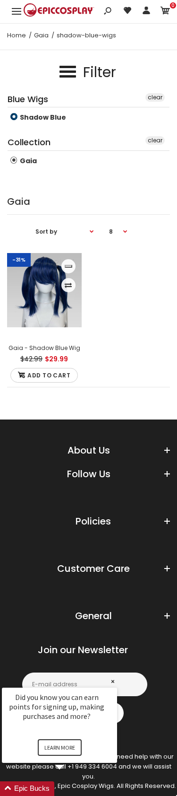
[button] (71, 788)
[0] (165, 12)
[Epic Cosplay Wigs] (59, 11)
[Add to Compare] (68, 285)
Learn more (59, 747)
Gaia (27, 161)
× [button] (113, 681)
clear (155, 97)
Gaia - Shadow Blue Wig (44, 348)
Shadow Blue (42, 117)
